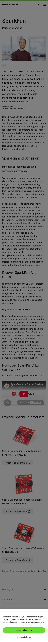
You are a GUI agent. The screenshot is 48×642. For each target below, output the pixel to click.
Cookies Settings (24, 637)
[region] (24, 625)
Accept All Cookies (24, 630)
